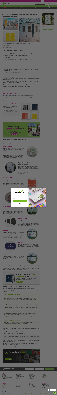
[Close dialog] (44, 188)
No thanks (20, 203)
